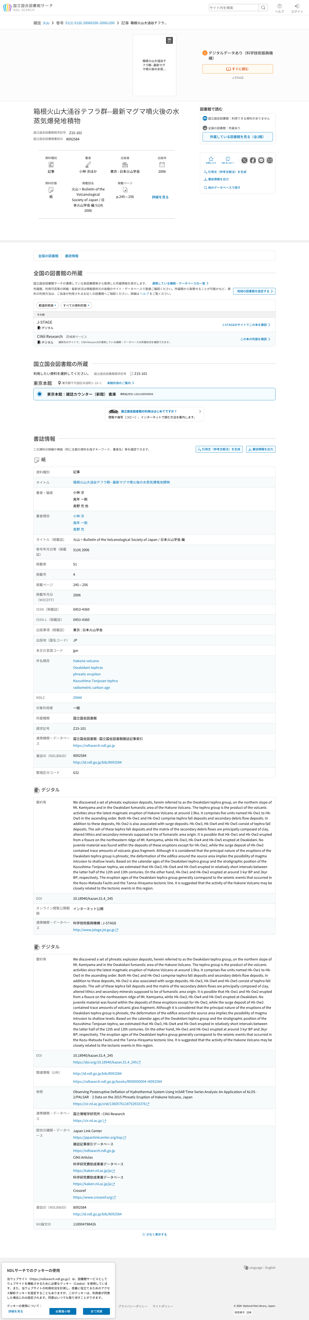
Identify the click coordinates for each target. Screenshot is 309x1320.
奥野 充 (78, 529)
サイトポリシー (163, 1306)
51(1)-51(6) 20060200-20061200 (90, 22)
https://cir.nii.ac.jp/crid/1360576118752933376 (109, 1103)
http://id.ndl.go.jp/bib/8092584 (97, 762)
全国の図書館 (48, 255)
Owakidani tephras (88, 667)
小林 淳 (78, 515)
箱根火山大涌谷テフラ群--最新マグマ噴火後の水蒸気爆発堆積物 (121, 482)
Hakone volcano (86, 660)
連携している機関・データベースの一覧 (178, 283)
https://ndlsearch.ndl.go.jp (94, 745)
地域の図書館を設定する (253, 291)
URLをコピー (228, 162)
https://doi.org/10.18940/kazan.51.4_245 (105, 1061)
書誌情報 (71, 255)
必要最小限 (62, 1311)
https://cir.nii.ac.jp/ (88, 1120)
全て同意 (96, 1311)
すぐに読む (240, 68)
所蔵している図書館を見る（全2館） (238, 136)
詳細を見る (160, 196)
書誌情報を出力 (218, 179)
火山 (46, 22)
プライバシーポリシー (133, 1306)
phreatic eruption (87, 673)
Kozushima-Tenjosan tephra (95, 680)
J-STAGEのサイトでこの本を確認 (244, 325)
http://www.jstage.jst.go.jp (94, 929)
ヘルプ (279, 11)
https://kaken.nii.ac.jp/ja (92, 1170)
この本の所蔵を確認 (253, 339)
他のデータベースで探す (224, 187)
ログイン (297, 11)
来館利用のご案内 (119, 383)
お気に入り (211, 162)
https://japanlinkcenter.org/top (97, 1137)
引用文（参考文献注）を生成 (227, 172)
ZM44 (77, 697)
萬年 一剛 (80, 522)
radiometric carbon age (91, 687)
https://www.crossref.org (92, 1197)
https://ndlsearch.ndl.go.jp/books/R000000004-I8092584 (117, 1081)
